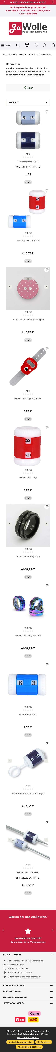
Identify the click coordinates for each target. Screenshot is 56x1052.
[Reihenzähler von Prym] (28, 841)
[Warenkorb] (53, 45)
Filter (30, 88)
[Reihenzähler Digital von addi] (28, 367)
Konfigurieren (43, 1042)
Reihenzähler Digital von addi (28, 398)
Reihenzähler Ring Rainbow (28, 635)
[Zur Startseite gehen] (28, 28)
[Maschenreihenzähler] (28, 130)
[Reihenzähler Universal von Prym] (28, 762)
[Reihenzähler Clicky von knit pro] (28, 288)
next (52, 2)
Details (28, 182)
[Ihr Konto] (45, 45)
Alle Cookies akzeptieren (29, 1047)
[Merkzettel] (36, 45)
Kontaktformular (32, 976)
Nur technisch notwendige (20, 1042)
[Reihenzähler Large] (28, 446)
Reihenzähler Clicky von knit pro (28, 319)
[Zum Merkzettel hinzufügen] (46, 112)
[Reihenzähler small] (28, 683)
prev (4, 2)
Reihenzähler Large (28, 477)
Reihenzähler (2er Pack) (28, 240)
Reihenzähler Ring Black (28, 556)
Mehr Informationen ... (28, 1037)
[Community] (27, 45)
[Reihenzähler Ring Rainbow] (28, 604)
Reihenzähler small (28, 714)
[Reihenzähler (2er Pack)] (28, 209)
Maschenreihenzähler (28, 161)
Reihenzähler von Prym (28, 872)
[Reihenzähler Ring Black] (28, 525)
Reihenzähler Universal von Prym (28, 793)
